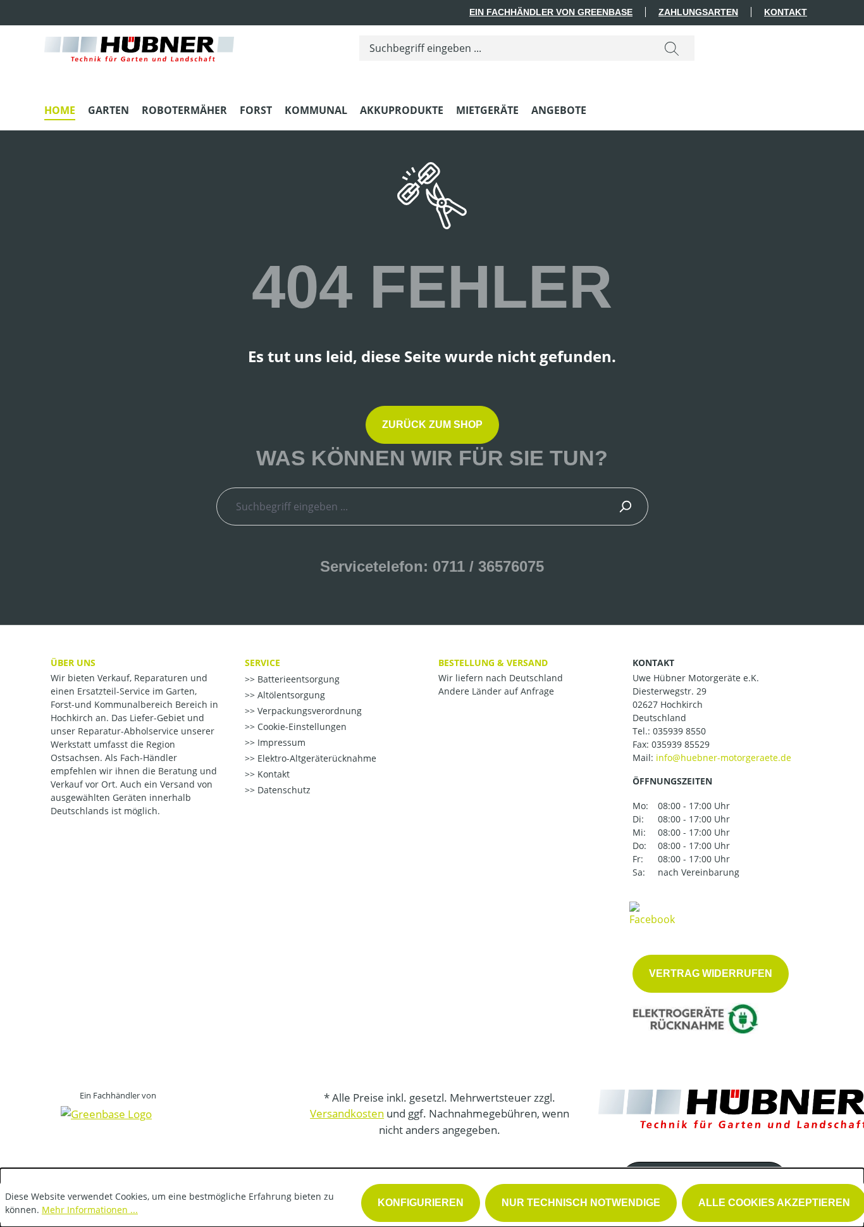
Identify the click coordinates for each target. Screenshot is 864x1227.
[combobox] (504, 48)
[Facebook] (652, 913)
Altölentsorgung (290, 695)
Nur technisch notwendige (581, 1202)
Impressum (280, 742)
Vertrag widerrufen (710, 973)
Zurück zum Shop (432, 424)
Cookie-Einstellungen (301, 726)
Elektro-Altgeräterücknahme (315, 758)
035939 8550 (679, 731)
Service (262, 663)
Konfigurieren (421, 1202)
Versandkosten (347, 1113)
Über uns (73, 663)
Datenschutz (283, 790)
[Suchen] (671, 48)
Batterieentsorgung (297, 679)
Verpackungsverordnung (308, 711)
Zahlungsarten (698, 12)
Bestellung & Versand (493, 663)
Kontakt (785, 12)
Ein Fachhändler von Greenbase (551, 12)
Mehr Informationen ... (90, 1210)
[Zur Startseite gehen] (139, 45)
